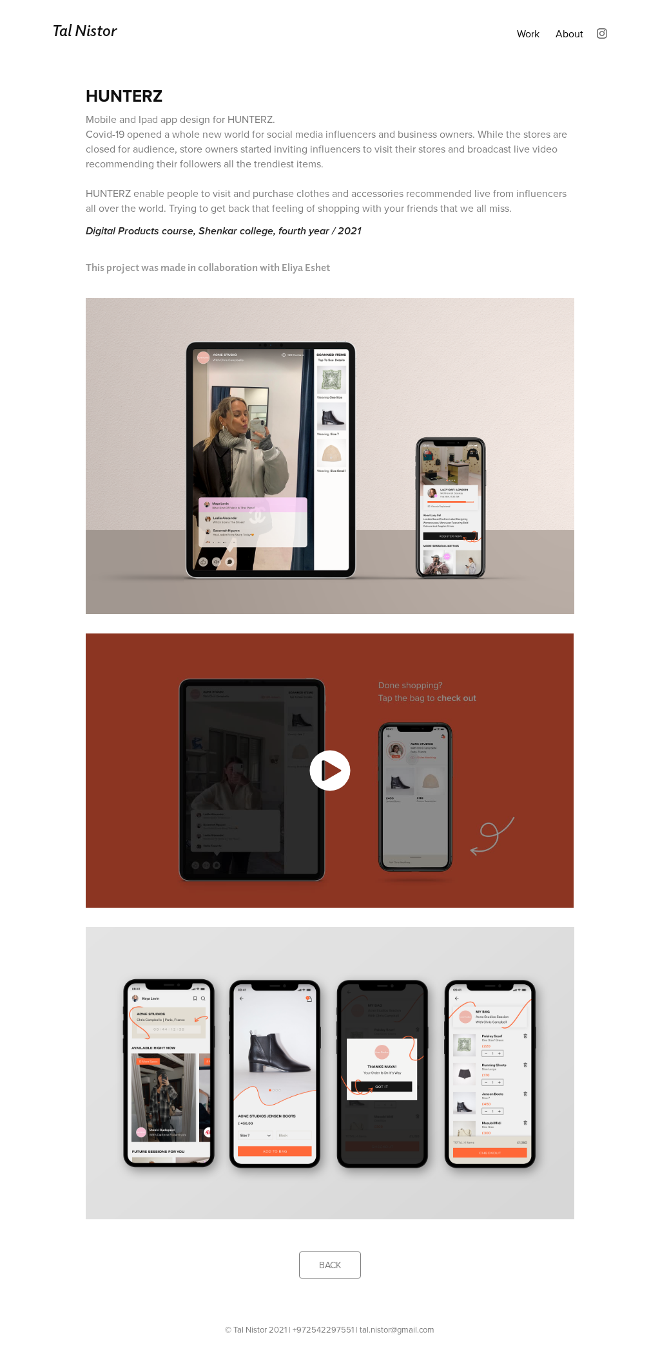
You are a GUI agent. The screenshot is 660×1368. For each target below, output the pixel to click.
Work (528, 33)
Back (330, 1265)
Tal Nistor (84, 30)
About (569, 33)
